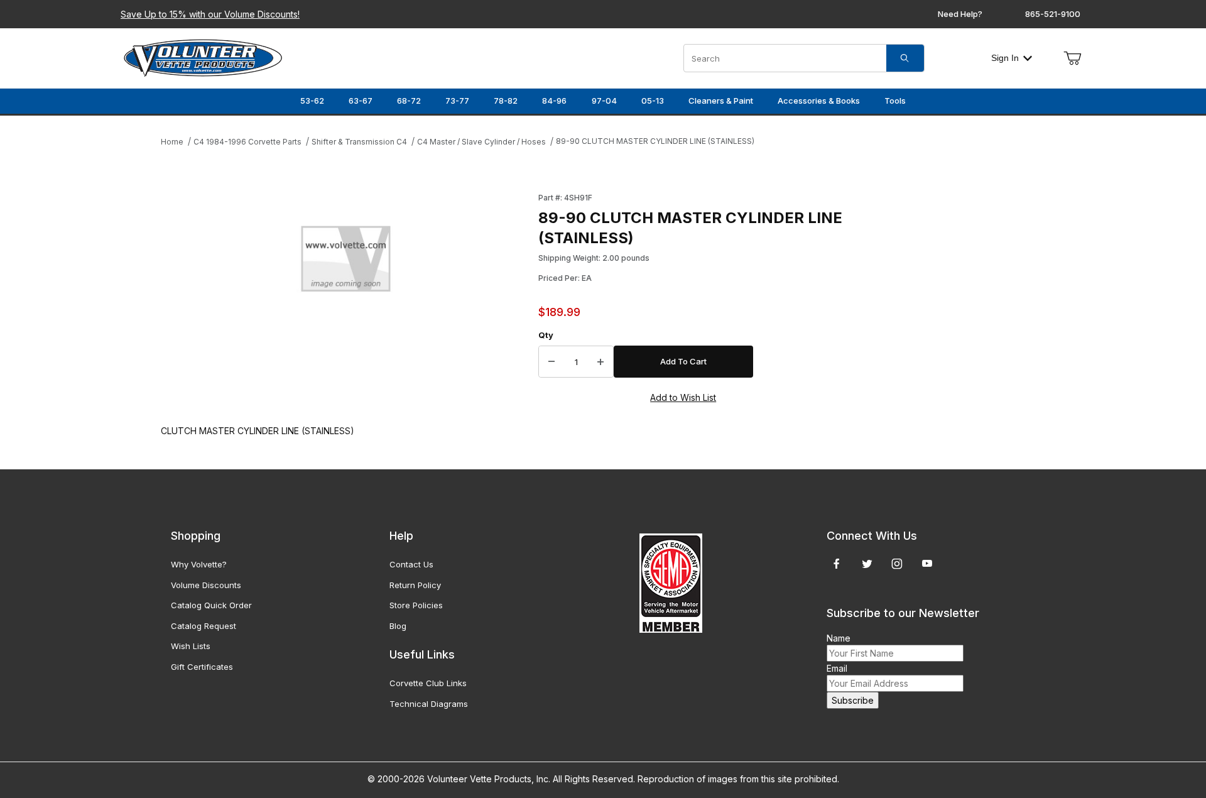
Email (837, 668)
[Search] (905, 58)
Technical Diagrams (428, 704)
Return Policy (415, 585)
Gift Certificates (202, 667)
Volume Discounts (206, 585)
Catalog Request (203, 626)
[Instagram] (897, 564)
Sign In (1005, 58)
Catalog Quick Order (211, 605)
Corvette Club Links (428, 683)
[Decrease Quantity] (551, 362)
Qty (545, 335)
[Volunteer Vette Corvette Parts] (203, 57)
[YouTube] (927, 564)
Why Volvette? (199, 564)
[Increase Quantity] (600, 362)
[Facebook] (837, 564)
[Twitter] (867, 564)
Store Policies (416, 605)
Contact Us (411, 564)
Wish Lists (190, 646)
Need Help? (960, 14)
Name (838, 638)
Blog (397, 626)
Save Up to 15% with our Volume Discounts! (210, 14)
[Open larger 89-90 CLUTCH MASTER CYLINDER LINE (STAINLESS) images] (345, 262)
